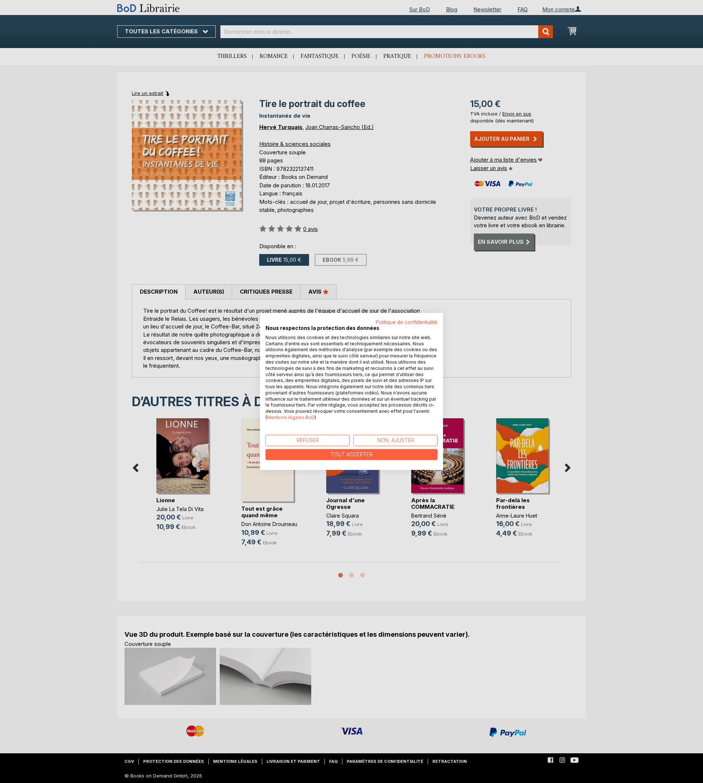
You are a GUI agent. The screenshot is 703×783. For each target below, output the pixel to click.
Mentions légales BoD (291, 417)
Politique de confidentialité (407, 322)
